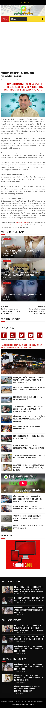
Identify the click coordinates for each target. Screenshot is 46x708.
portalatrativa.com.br (22, 222)
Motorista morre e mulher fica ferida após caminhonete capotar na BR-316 (29, 599)
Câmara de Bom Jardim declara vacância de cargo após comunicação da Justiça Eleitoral (28, 467)
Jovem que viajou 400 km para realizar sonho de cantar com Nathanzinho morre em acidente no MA (28, 409)
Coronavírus (22, 80)
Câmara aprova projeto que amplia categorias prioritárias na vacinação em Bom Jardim (21, 274)
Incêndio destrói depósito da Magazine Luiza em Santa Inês (28, 437)
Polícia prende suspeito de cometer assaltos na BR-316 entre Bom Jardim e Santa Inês (21, 346)
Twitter (12, 225)
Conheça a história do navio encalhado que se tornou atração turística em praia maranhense (28, 379)
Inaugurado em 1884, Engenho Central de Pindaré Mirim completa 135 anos (29, 388)
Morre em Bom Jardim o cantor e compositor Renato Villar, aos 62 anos (28, 446)
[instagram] (25, 2)
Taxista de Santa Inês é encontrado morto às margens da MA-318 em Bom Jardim (27, 518)
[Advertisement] (23, 46)
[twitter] (21, 2)
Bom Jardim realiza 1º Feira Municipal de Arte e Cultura (28, 427)
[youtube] (28, 2)
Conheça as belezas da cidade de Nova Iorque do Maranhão (27, 398)
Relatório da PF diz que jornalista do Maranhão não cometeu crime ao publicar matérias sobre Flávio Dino (28, 589)
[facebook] (18, 2)
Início (5, 19)
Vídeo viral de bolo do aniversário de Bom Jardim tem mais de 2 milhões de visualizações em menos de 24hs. (27, 498)
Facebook (4, 225)
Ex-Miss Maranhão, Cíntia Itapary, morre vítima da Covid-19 (22, 295)
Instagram (21, 225)
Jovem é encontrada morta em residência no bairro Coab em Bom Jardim (29, 456)
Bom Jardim (6, 261)
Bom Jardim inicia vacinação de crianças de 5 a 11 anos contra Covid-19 (22, 252)
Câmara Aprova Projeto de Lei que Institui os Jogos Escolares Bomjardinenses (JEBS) (27, 688)
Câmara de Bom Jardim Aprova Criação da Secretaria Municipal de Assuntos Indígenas (29, 418)
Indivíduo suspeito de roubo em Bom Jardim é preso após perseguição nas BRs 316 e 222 (28, 609)
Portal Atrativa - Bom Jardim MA (25, 705)
